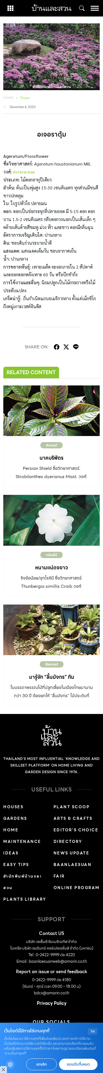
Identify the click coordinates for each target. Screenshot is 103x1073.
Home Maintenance (22, 836)
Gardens (15, 818)
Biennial (51, 664)
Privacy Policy (51, 1003)
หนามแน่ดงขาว (51, 568)
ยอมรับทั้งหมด (78, 1064)
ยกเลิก (41, 1064)
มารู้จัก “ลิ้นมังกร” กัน (51, 677)
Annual (51, 445)
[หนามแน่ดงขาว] (51, 520)
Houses (13, 807)
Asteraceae (24, 172)
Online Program (77, 888)
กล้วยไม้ (51, 555)
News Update (72, 853)
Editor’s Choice (76, 830)
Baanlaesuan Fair (73, 870)
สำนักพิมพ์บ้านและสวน (22, 882)
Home (8, 97)
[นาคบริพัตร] (51, 410)
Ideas (11, 853)
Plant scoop (72, 807)
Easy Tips (16, 865)
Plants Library (24, 899)
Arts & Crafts (73, 818)
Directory (68, 841)
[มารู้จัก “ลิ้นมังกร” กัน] (51, 630)
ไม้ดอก (25, 97)
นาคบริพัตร (51, 458)
